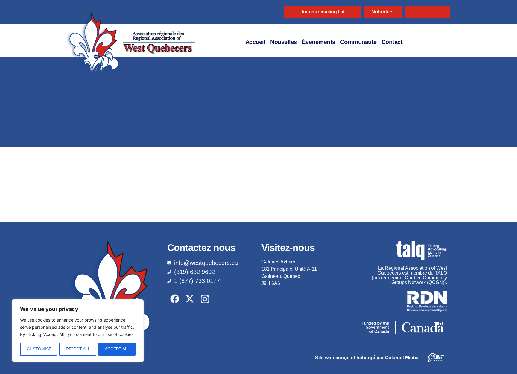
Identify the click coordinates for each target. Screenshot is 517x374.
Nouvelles (283, 42)
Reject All (78, 348)
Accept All (117, 348)
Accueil (255, 42)
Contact (392, 42)
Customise (39, 348)
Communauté (358, 42)
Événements (318, 42)
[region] (78, 330)
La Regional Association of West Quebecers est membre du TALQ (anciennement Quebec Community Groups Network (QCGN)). (409, 275)
